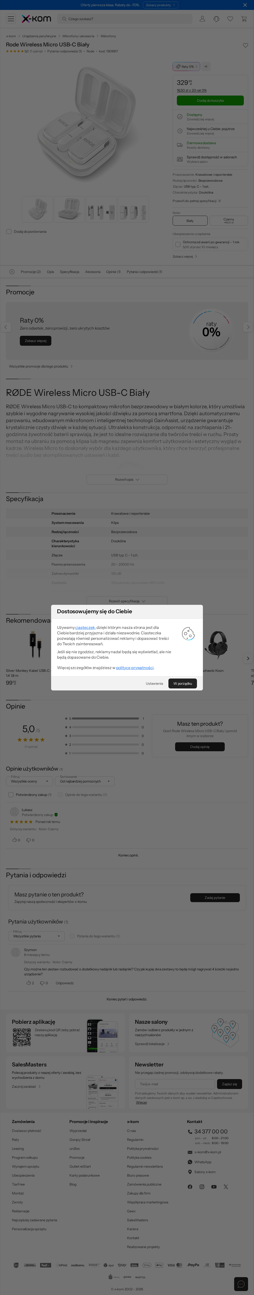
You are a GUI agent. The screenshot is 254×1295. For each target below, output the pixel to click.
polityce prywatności (135, 667)
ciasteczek (85, 627)
